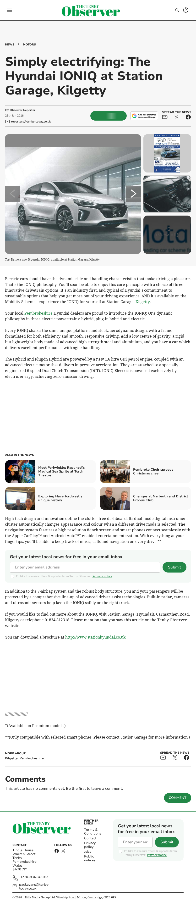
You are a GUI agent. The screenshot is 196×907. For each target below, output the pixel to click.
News (9, 44)
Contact (90, 838)
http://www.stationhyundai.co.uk (95, 637)
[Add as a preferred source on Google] (144, 115)
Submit (174, 567)
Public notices (89, 858)
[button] (9, 10)
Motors (29, 44)
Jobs (87, 851)
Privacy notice (102, 576)
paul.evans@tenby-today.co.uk (34, 886)
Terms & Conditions (92, 831)
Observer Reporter (22, 110)
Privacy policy (90, 845)
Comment (177, 798)
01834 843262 (37, 877)
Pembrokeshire (38, 313)
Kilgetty (143, 301)
